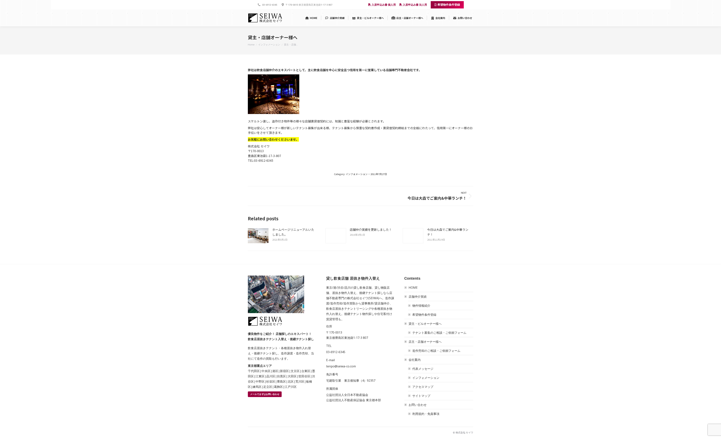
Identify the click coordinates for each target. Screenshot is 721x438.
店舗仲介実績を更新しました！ (371, 229)
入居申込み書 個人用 (383, 4)
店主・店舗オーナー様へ (425, 342)
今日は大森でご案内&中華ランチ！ (447, 232)
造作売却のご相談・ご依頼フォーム (436, 351)
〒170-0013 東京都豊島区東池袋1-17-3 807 (309, 4)
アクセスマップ (422, 387)
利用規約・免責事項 (425, 414)
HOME (413, 287)
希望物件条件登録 (424, 315)
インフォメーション (357, 174)
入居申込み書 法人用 (414, 4)
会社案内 (415, 360)
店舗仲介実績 (418, 297)
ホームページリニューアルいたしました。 (293, 232)
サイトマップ (421, 396)
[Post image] (258, 235)
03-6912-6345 (269, 4)
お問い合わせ (418, 405)
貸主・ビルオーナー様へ (425, 324)
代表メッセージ (422, 369)
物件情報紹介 (421, 306)
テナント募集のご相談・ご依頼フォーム (439, 333)
